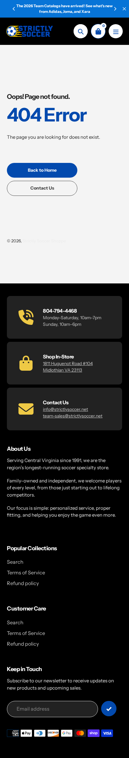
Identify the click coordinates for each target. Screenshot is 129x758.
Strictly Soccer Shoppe (44, 240)
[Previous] (14, 9)
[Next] (115, 9)
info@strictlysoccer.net (65, 409)
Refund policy (23, 583)
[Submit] (108, 708)
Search (15, 562)
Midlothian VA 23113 (62, 370)
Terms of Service (26, 572)
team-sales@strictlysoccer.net (72, 416)
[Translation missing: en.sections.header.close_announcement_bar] (124, 9)
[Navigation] (116, 31)
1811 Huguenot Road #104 (68, 363)
